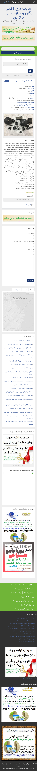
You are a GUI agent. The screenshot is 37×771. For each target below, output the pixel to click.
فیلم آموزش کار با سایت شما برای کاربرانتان (20, 395)
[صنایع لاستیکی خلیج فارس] (18, 125)
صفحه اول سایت (29, 585)
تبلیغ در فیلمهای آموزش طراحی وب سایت (23, 601)
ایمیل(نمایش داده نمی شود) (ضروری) (24, 241)
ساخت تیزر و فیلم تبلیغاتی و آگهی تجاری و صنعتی (18, 348)
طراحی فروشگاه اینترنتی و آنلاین (23, 385)
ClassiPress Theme (29, 768)
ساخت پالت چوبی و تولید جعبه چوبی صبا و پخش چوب (22, 636)
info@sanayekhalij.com (23, 103)
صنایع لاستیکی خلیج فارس (24, 81)
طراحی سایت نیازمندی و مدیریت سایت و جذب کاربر (18, 412)
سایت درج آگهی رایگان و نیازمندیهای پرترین (18, 13)
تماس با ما (14, 585)
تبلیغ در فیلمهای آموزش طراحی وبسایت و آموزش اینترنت (21, 625)
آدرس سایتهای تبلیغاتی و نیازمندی (22, 377)
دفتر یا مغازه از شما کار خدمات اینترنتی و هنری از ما (18, 381)
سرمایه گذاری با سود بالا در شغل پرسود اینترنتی (19, 405)
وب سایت (31, 249)
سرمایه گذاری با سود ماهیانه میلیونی (22, 368)
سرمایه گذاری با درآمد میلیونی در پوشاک (21, 388)
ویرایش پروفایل (19, 589)
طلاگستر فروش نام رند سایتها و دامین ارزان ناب (19, 392)
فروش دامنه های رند (16, 593)
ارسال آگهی (18, 52)
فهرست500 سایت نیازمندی (27, 597)
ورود (5, 2)
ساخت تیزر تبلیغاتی (28, 593)
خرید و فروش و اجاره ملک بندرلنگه (22, 341)
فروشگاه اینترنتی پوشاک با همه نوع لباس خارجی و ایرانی (21, 628)
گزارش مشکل (28, 205)
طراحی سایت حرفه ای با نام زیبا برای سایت (20, 361)
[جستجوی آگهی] (30, 71)
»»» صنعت (29, 76)
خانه (34, 76)
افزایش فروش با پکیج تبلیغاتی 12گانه (24, 609)
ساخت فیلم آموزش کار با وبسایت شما (21, 364)
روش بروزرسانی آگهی (28, 605)
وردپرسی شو (6, 768)
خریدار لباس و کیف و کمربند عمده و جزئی (20, 408)
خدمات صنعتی (22, 76)
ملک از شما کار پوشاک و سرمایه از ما (22, 351)
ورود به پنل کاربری (29, 589)
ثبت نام (9, 2)
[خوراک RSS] (34, 1)
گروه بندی (21, 585)
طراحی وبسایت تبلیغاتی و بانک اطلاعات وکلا (20, 344)
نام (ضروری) (30, 234)
